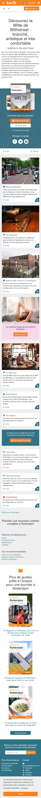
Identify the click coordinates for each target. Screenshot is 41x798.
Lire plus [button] (24, 788)
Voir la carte (21, 125)
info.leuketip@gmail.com (31, 765)
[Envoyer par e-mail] (26, 141)
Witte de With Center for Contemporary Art (21, 280)
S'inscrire (31, 752)
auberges (5, 545)
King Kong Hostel (12, 475)
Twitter (27, 770)
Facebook (28, 768)
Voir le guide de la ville (21, 440)
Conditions (5, 768)
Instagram (28, 772)
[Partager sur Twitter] (20, 141)
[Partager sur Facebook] (15, 141)
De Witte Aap (11, 372)
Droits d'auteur (7, 765)
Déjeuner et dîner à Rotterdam (13, 557)
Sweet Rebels (11, 394)
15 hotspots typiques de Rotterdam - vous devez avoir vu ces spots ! (20, 679)
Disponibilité (21, 334)
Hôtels (4, 538)
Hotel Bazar (10, 452)
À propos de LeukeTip (10, 763)
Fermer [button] (20, 794)
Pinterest (28, 775)
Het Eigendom (11, 235)
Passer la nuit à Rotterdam (11, 554)
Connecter (32, 3)
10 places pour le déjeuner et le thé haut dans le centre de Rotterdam (21, 724)
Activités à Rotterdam (9, 559)
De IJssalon (10, 415)
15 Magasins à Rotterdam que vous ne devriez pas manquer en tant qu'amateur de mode (20, 632)
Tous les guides (20, 733)
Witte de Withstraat (13, 187)
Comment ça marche (21, 130)
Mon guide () (32, 8)
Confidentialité (7, 770)
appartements (7, 542)
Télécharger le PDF (21, 121)
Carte (7, 151)
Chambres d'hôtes (8, 540)
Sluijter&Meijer (11, 497)
